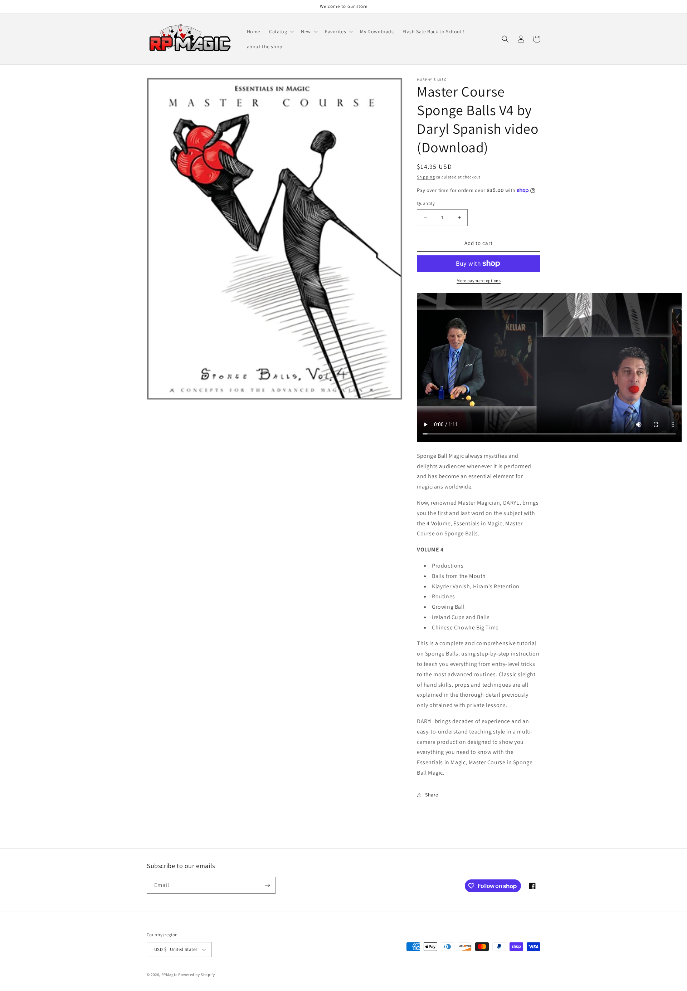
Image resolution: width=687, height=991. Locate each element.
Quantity (426, 203)
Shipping (426, 177)
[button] (281, 31)
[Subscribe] (267, 885)
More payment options (479, 280)
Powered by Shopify (196, 974)
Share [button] (431, 794)
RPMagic (169, 974)
